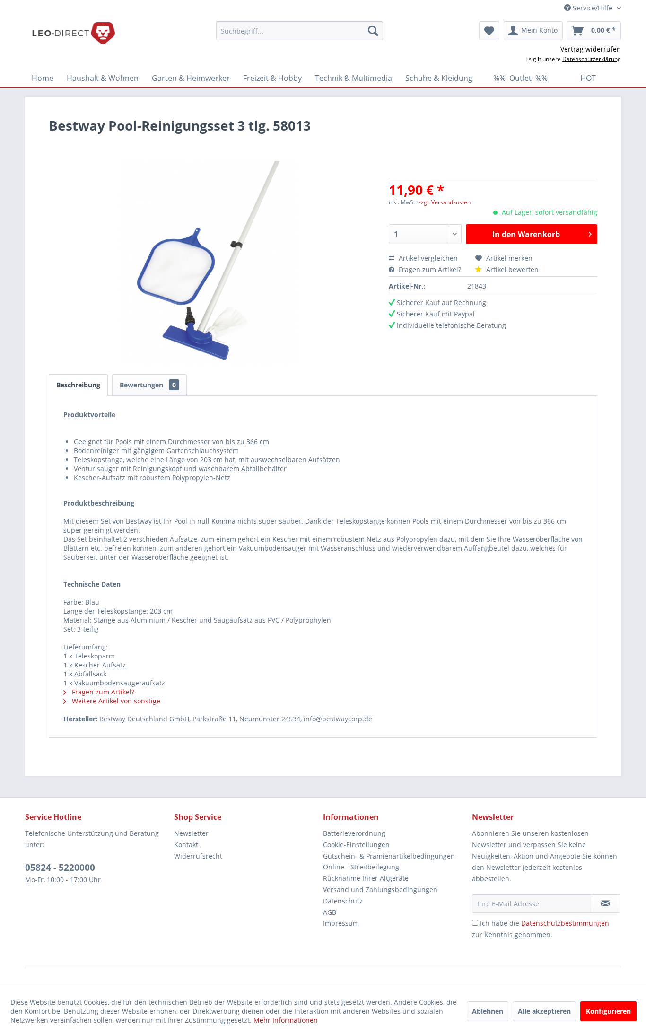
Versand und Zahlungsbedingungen (380, 889)
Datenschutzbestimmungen (565, 923)
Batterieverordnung (354, 833)
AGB (329, 912)
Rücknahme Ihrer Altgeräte (366, 878)
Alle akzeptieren (544, 1011)
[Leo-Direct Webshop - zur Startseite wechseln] (73, 33)
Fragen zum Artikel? (430, 269)
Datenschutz (343, 900)
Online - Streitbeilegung (361, 866)
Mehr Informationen (285, 1020)
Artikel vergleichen (430, 258)
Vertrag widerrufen (590, 48)
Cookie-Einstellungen (356, 844)
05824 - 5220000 (60, 867)
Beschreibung (78, 384)
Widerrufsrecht (198, 855)
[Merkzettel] (489, 30)
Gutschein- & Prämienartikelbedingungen (389, 855)
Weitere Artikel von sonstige (115, 700)
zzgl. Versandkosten (444, 202)
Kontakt (186, 844)
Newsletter (191, 833)
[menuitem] (299, 30)
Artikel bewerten (511, 269)
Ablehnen (487, 1011)
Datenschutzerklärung (591, 59)
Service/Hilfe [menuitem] (592, 7)
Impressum (341, 923)
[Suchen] (373, 30)
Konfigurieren (608, 1011)
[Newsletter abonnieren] (605, 903)
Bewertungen (148, 384)
